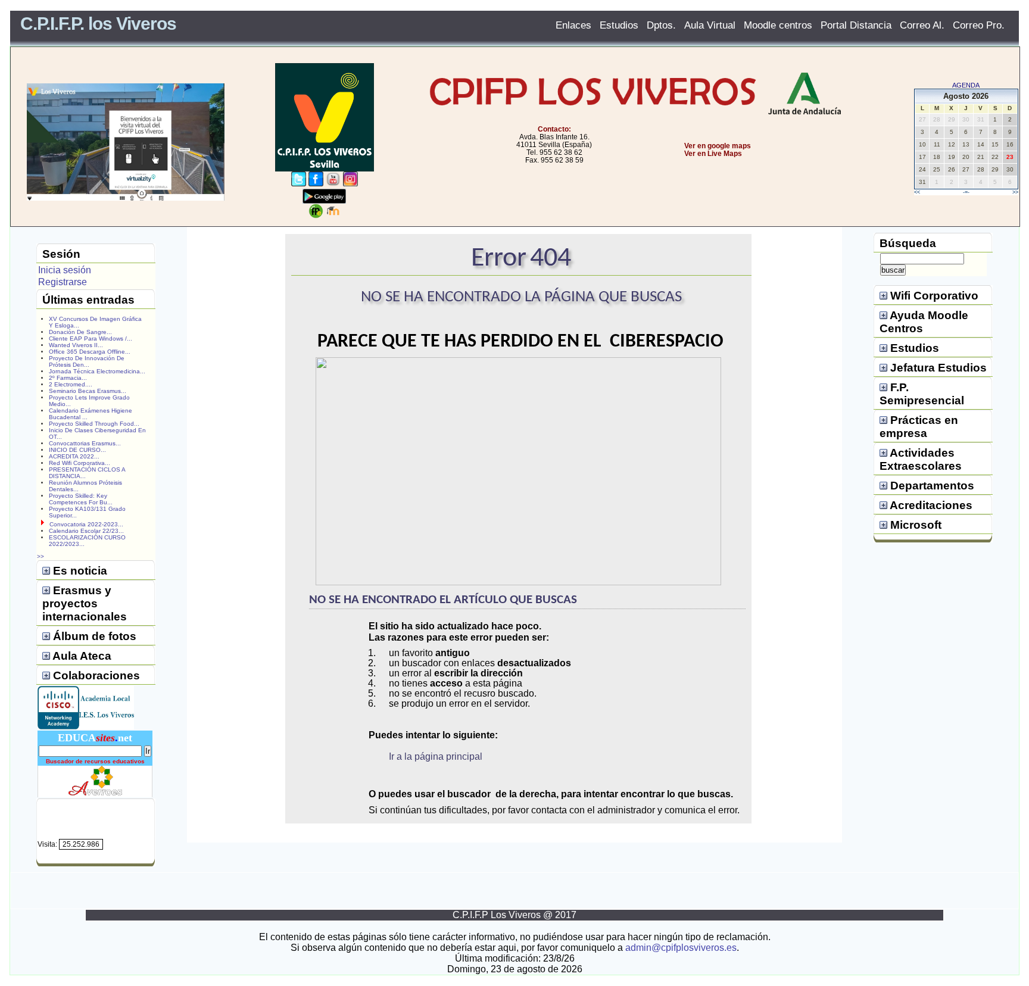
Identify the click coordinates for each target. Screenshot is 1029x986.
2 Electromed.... (70, 384)
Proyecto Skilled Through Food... (94, 423)
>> (1015, 192)
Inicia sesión (64, 270)
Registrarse (62, 282)
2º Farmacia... (68, 378)
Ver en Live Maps (713, 153)
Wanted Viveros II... (76, 345)
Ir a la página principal (435, 756)
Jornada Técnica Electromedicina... (97, 371)
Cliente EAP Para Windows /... (90, 338)
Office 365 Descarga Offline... (89, 351)
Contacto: (554, 129)
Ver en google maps (717, 146)
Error (498, 259)
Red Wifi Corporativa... (79, 463)
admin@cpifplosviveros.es (681, 948)
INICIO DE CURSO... (77, 450)
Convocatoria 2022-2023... (86, 524)
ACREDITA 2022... (74, 456)
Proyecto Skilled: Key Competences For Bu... (81, 499)
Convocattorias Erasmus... (85, 443)
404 (550, 259)
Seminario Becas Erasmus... (87, 391)
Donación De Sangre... (80, 332)
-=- (966, 192)
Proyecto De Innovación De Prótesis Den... (86, 361)
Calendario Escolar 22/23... (86, 531)
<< (917, 192)
